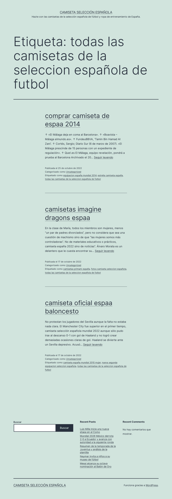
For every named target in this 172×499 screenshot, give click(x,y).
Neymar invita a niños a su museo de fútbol (95, 458)
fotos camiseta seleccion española (108, 269)
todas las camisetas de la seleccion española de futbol (73, 179)
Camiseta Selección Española (86, 12)
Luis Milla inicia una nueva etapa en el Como (94, 430)
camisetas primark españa (76, 269)
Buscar (17, 422)
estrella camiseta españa (110, 175)
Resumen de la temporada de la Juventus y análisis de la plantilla (98, 449)
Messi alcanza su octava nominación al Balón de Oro (95, 465)
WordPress (152, 485)
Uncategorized (73, 171)
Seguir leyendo (103, 157)
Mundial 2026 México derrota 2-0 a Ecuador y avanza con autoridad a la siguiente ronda (97, 439)
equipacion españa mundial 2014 (79, 175)
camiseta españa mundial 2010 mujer (82, 362)
